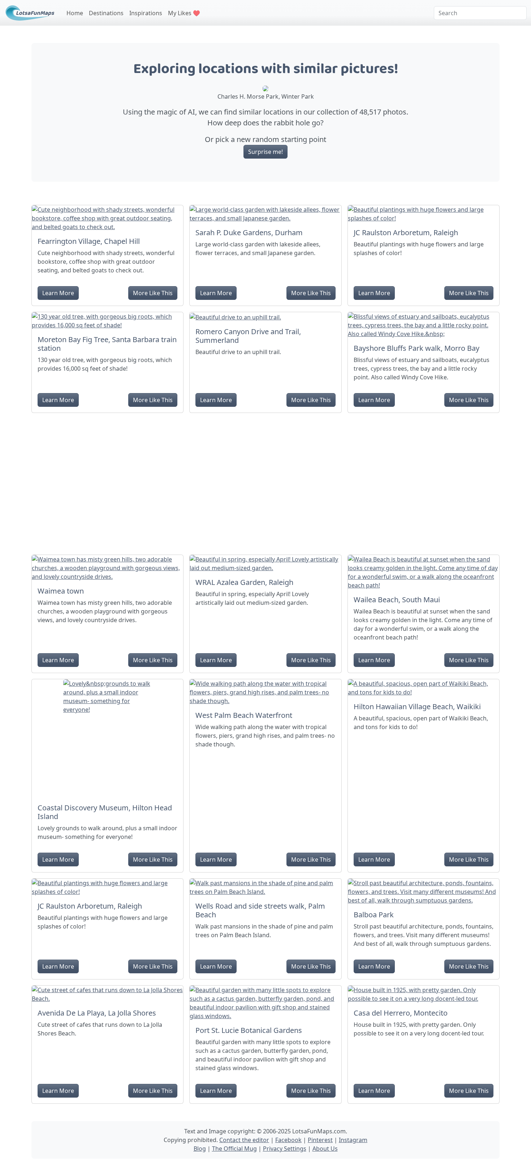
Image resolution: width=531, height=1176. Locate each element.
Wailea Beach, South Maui (397, 599)
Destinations (106, 13)
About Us (325, 1149)
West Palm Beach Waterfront (243, 715)
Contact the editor (244, 1140)
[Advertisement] (265, 480)
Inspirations (145, 13)
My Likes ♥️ (184, 13)
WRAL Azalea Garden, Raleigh (244, 582)
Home (74, 13)
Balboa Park (374, 914)
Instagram (353, 1140)
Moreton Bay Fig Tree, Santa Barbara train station (107, 344)
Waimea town (61, 591)
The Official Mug (234, 1149)
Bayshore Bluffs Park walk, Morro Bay (416, 348)
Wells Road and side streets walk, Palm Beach (260, 910)
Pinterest (320, 1140)
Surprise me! (265, 152)
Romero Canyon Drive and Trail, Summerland (248, 336)
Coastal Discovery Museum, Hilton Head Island (105, 812)
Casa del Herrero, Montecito (401, 1013)
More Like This (153, 293)
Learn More (58, 293)
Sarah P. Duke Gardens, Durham (249, 232)
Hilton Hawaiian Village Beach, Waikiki (417, 706)
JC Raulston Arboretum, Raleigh (406, 232)
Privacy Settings (284, 1149)
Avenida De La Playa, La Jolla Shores (97, 1013)
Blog (200, 1149)
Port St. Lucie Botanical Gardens (248, 1030)
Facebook (288, 1140)
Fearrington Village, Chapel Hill (89, 241)
